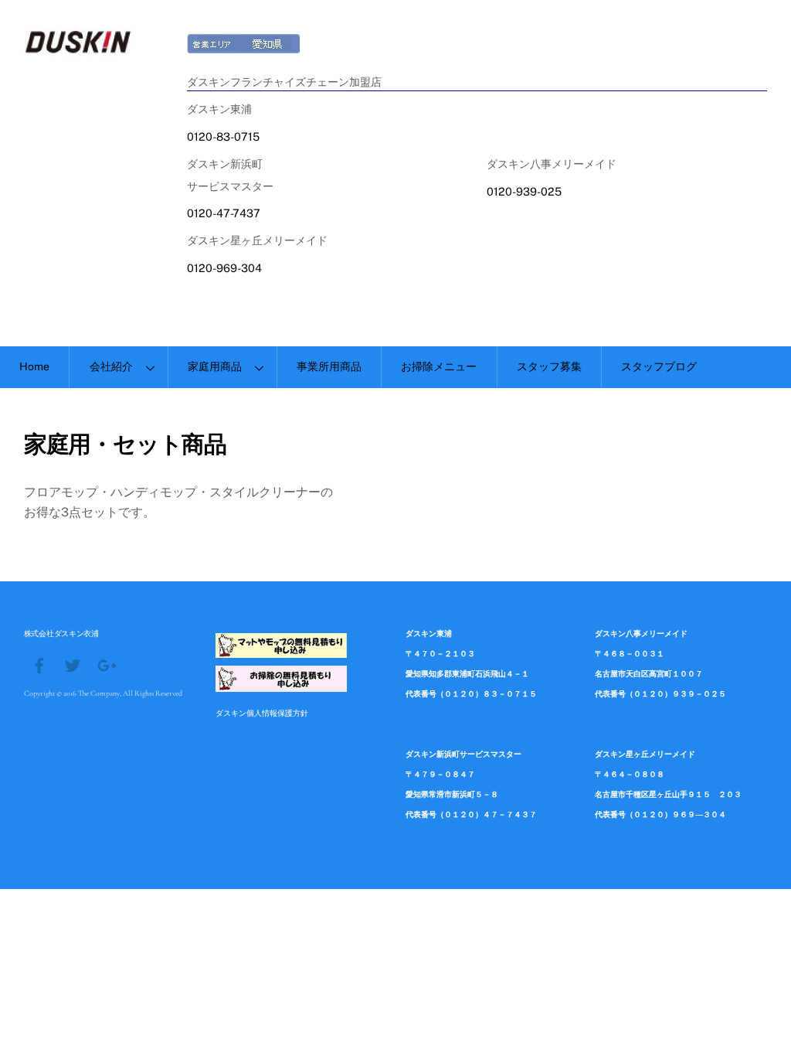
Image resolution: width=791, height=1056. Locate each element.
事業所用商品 (329, 366)
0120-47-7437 (223, 213)
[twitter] (72, 663)
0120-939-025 (524, 191)
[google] (105, 663)
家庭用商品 (215, 366)
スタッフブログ (659, 366)
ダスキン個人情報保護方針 (262, 712)
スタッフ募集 (549, 366)
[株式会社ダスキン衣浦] (79, 48)
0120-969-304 (224, 267)
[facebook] (39, 663)
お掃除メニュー (439, 366)
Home (34, 366)
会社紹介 (111, 366)
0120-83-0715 (223, 136)
